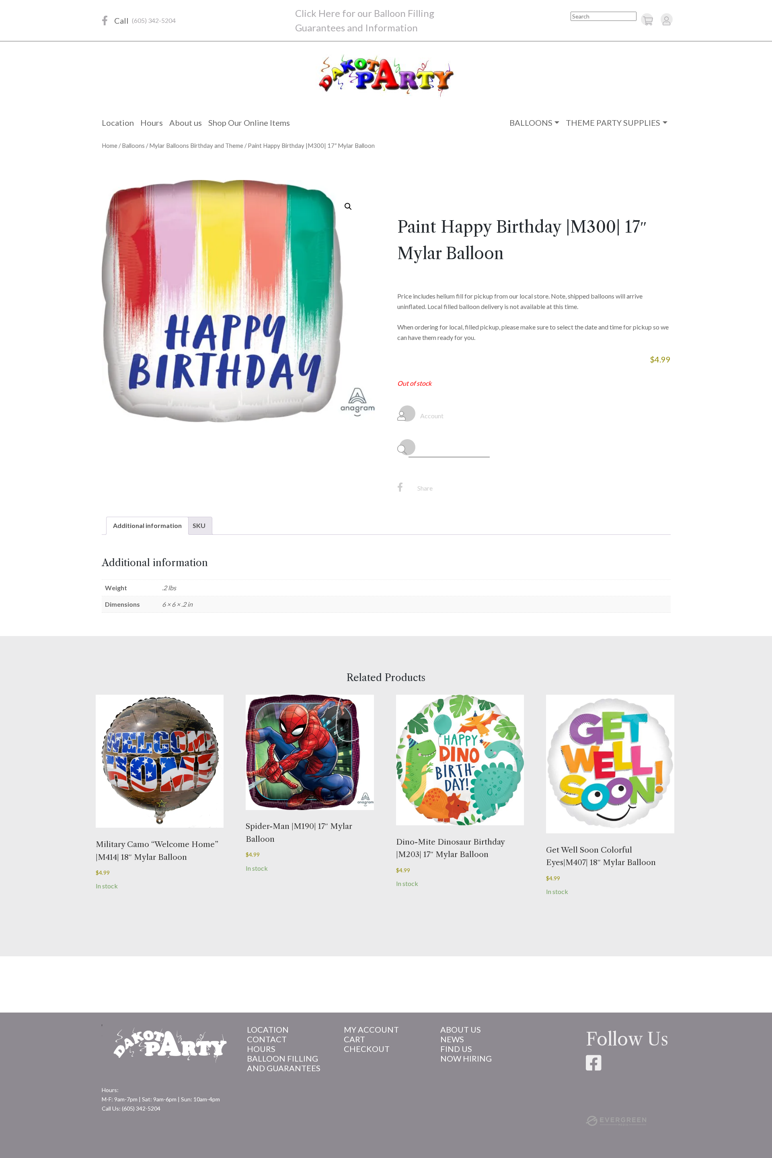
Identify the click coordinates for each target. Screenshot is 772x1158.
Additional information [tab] (147, 525)
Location (118, 122)
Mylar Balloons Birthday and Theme (196, 145)
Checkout (367, 1049)
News (452, 1039)
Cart (354, 1039)
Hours (151, 122)
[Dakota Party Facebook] (105, 20)
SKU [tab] (199, 525)
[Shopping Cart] (648, 20)
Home (109, 145)
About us (185, 122)
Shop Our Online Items (249, 122)
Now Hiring (466, 1058)
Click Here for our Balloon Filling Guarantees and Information (364, 20)
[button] (348, 206)
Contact (267, 1039)
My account (371, 1029)
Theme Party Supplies (613, 122)
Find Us (456, 1049)
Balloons (530, 122)
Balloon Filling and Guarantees (283, 1063)
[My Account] (666, 20)
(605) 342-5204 (154, 20)
